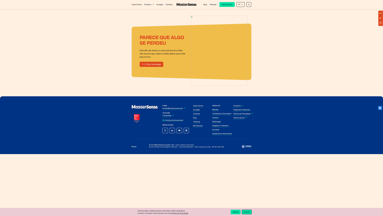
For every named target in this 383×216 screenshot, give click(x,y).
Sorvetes (215, 129)
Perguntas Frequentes (241, 109)
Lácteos (215, 117)
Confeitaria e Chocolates (221, 113)
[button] (176, 120)
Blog (205, 4)
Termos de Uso (239, 117)
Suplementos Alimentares (222, 133)
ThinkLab (212, 4)
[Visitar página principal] (187, 4)
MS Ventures (198, 125)
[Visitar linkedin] (172, 130)
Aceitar (235, 212)
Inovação (159, 4)
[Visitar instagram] (165, 130)
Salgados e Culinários (220, 125)
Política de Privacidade (241, 113)
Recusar (247, 212)
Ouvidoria (237, 105)
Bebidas (215, 109)
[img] (246, 146)
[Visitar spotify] (186, 130)
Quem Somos (137, 4)
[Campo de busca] (248, 4)
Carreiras (169, 4)
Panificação (216, 121)
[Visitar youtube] (179, 130)
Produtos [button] (147, 4)
